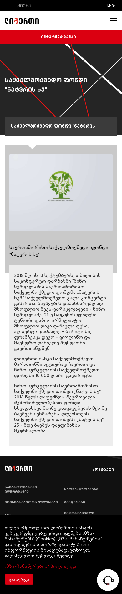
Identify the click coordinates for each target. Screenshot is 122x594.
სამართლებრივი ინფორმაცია (21, 489)
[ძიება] (9, 5)
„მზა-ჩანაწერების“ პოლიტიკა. (41, 566)
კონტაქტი (103, 469)
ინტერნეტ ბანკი (58, 37)
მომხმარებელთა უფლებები (31, 502)
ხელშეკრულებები (81, 489)
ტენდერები (74, 502)
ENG (111, 5)
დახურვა (19, 579)
